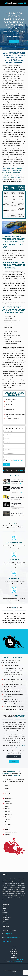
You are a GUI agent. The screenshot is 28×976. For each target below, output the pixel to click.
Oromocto (19, 168)
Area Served (5, 923)
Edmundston (5, 174)
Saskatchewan (5, 912)
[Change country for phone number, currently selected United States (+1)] (5, 453)
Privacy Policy (5, 940)
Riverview (20, 175)
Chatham (4, 179)
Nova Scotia (4, 915)
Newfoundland (5, 919)
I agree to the (14, 460)
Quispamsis (14, 175)
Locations (14, 953)
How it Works (14, 951)
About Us (14, 949)
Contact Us (14, 957)
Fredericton (13, 168)
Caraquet (4, 170)
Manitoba (4, 921)
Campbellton (12, 174)
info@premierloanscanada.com (12, 937)
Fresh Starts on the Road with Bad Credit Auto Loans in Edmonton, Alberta (17, 489)
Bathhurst (10, 170)
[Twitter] (15, 973)
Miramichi (15, 170)
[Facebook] (13, 973)
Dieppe (9, 175)
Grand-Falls (19, 174)
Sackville (4, 175)
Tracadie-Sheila (11, 172)
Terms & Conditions (18, 460)
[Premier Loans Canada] (14, 3)
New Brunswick (5, 914)
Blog (14, 955)
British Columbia (5, 906)
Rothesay (4, 177)
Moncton (7, 168)
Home (14, 947)
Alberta (4, 908)
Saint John (7, 786)
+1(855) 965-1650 (8, 934)
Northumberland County (14, 177)
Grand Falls (8, 816)
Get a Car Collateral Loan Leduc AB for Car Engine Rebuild (16, 505)
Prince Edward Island (6, 917)
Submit (7, 464)
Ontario (4, 910)
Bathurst (17, 172)
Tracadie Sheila (8, 803)
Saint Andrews (8, 798)
